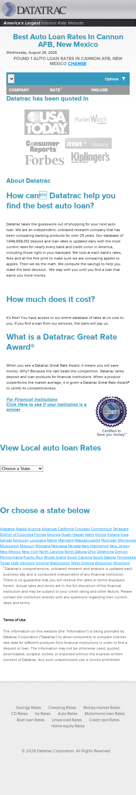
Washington (60, 563)
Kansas (6, 540)
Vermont (27, 563)
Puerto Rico (33, 557)
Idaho (89, 534)
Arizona (34, 529)
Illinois (100, 534)
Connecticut (101, 529)
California (66, 529)
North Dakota (76, 551)
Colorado (82, 529)
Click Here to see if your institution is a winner (46, 404)
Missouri (27, 546)
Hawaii (78, 534)
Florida (40, 534)
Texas (5, 563)
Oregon (121, 551)
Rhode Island (55, 557)
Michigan (109, 540)
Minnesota (127, 540)
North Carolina (51, 551)
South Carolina (79, 557)
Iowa (124, 534)
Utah (15, 563)
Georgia (53, 534)
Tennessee (126, 557)
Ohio (92, 551)
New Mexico (10, 551)
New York (30, 551)
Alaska (21, 529)
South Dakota (104, 557)
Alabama (7, 529)
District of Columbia (16, 534)
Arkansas (49, 529)
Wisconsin (104, 563)
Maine (52, 540)
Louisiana (38, 540)
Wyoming (122, 563)
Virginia (42, 563)
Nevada (74, 546)
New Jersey (120, 546)
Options (112, 79)
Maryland (66, 540)
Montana (42, 546)
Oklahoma (105, 551)
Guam (66, 534)
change (77, 63)
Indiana (113, 534)
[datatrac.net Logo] (43, 9)
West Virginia (82, 563)
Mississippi (9, 546)
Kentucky (21, 540)
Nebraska (59, 546)
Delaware (121, 529)
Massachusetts (87, 540)
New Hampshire (95, 546)
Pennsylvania (11, 557)
